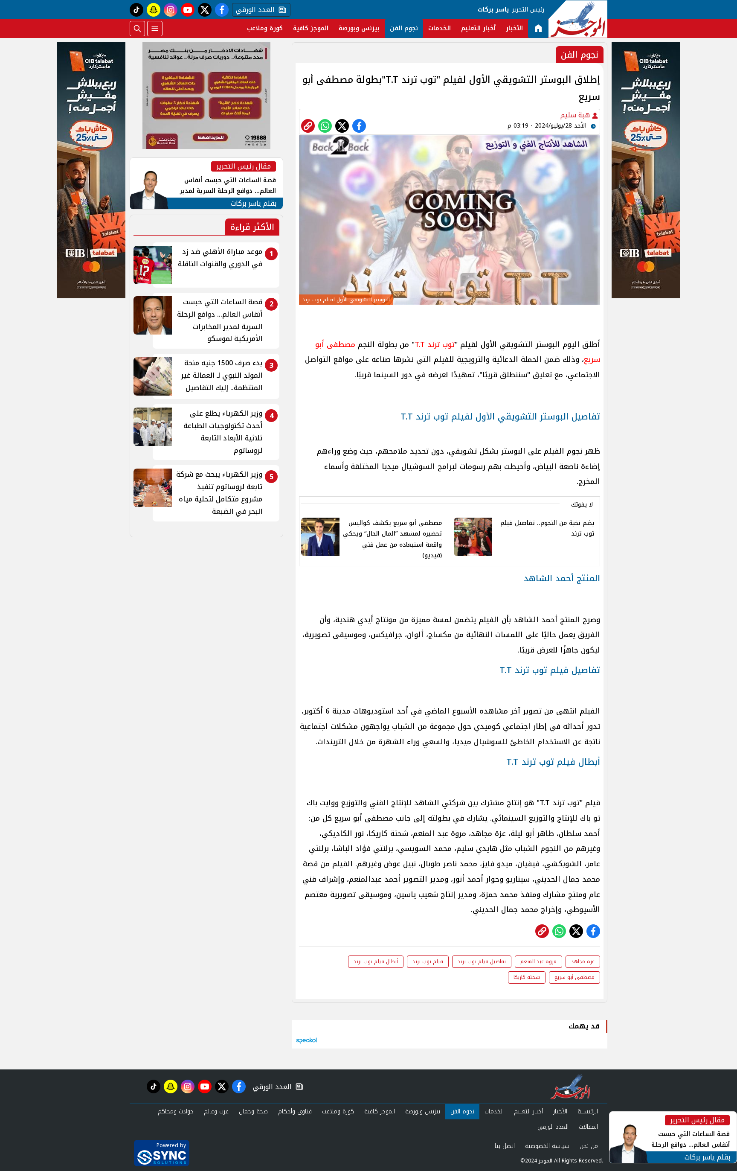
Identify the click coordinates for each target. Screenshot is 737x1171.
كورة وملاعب (265, 28)
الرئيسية (587, 1111)
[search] (137, 28)
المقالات (588, 1127)
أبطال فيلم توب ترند (376, 961)
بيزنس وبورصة (359, 28)
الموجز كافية (310, 28)
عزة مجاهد (583, 961)
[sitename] (570, 1086)
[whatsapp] (308, 126)
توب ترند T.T (435, 344)
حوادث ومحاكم (176, 1111)
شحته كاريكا (527, 977)
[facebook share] (359, 126)
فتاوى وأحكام (295, 1111)
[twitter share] (342, 126)
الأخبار (514, 28)
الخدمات (439, 28)
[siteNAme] (577, 19)
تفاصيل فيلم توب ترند (482, 961)
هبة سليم (576, 115)
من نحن (589, 1146)
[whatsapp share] (325, 126)
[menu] (154, 28)
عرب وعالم (216, 1111)
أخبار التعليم (478, 28)
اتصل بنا (505, 1146)
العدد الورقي (253, 10)
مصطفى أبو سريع (574, 977)
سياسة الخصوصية (547, 1146)
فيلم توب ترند (427, 961)
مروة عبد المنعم (538, 961)
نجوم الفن (404, 28)
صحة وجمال (253, 1111)
